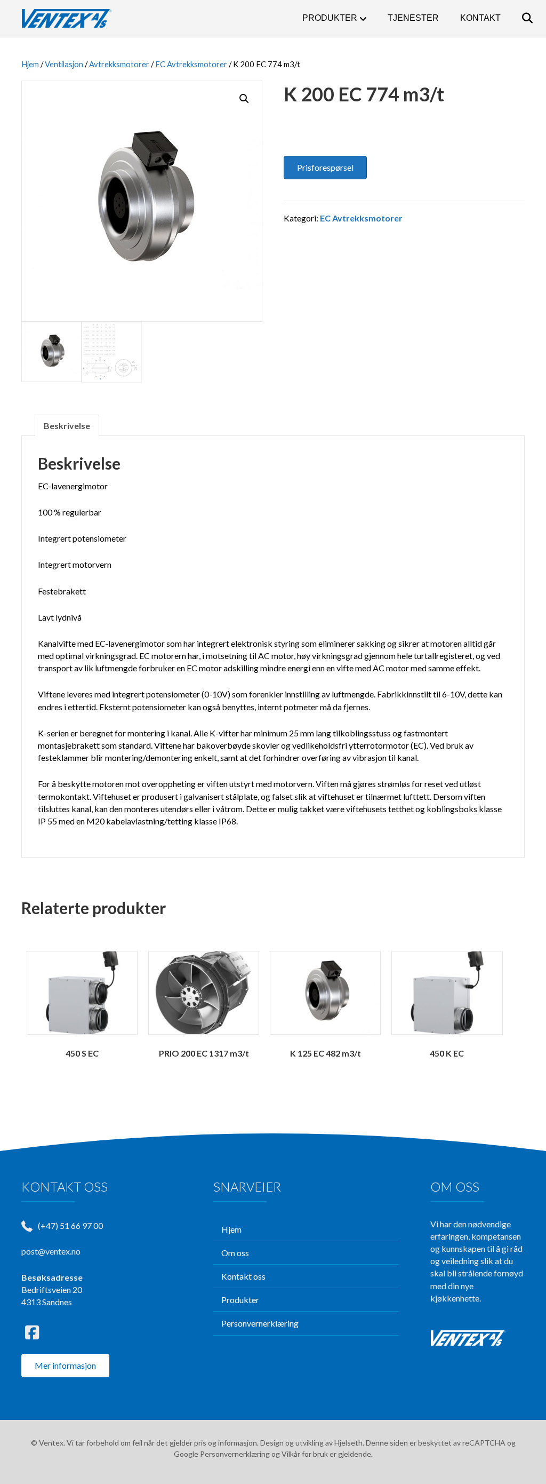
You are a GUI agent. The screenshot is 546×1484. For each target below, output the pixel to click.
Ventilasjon (64, 64)
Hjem (30, 64)
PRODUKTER (329, 17)
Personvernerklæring (235, 1453)
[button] (244, 98)
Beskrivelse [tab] (67, 425)
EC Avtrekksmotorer (191, 64)
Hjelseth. (350, 1442)
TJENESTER (413, 17)
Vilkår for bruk (305, 1453)
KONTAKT (480, 17)
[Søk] (518, 18)
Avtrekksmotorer (119, 64)
